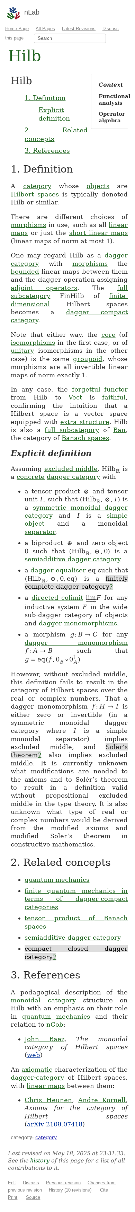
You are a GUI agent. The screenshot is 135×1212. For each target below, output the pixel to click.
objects (98, 186)
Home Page (17, 28)
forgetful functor (100, 389)
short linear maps (98, 232)
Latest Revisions (79, 28)
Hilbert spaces (35, 194)
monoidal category (43, 1000)
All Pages (45, 28)
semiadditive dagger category (73, 559)
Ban (119, 429)
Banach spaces (85, 437)
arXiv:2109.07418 (54, 1124)
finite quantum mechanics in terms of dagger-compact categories (76, 899)
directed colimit (57, 597)
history (40, 1160)
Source (33, 1197)
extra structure (84, 421)
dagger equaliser (58, 570)
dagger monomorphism (76, 642)
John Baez (44, 1039)
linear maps (46, 1085)
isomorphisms (33, 342)
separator (40, 531)
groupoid (87, 358)
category (37, 186)
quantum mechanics (57, 879)
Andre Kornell (102, 1100)
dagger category (73, 476)
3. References (47, 150)
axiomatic (36, 1069)
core (108, 334)
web (33, 1055)
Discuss (31, 1182)
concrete (31, 476)
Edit (12, 1182)
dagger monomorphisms (78, 623)
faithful (114, 397)
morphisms (28, 224)
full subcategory (72, 429)
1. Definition (45, 98)
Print (12, 1197)
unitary (22, 350)
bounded (25, 271)
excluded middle (71, 468)
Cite (104, 1190)
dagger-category (37, 1077)
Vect (75, 397)
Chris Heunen (48, 1100)
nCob (54, 1024)
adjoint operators (44, 287)
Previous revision (63, 1182)
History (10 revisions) (70, 1190)
